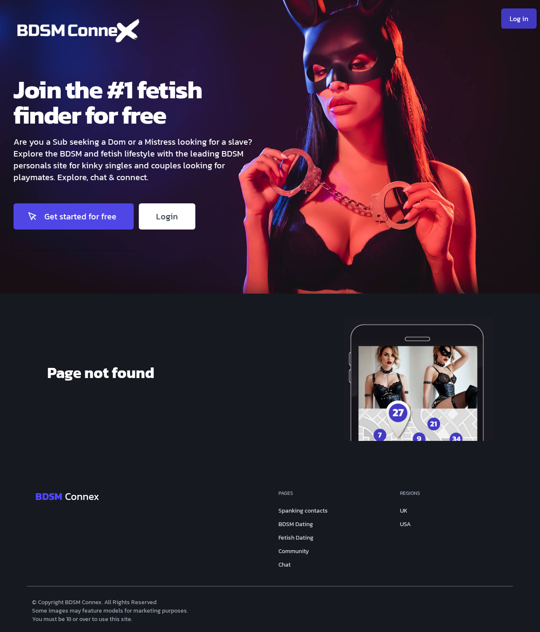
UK (404, 511)
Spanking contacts (303, 511)
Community (293, 551)
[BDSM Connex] (142, 33)
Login (167, 216)
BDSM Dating (295, 524)
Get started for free (80, 216)
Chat (284, 565)
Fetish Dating (295, 538)
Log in (519, 19)
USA (405, 524)
